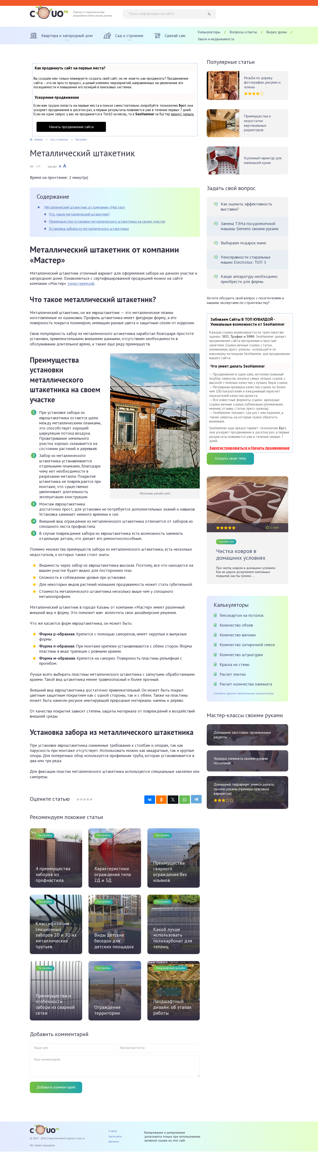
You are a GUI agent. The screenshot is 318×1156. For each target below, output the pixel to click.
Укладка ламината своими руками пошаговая (241, 760)
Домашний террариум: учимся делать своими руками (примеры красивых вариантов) (244, 789)
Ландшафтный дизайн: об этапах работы (172, 1007)
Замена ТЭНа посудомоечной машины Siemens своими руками (249, 226)
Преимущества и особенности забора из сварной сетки (55, 1004)
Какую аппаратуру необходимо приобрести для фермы (249, 279)
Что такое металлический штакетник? (79, 214)
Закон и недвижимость (216, 39)
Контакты (113, 1141)
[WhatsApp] (184, 799)
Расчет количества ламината (246, 684)
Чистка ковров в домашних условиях (240, 554)
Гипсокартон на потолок (242, 615)
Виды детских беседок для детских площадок (114, 940)
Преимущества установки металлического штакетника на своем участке (107, 221)
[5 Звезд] (90, 799)
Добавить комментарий (56, 1087)
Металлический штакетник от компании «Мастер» (84, 207)
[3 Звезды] (84, 799)
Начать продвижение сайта (71, 126)
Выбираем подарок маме (243, 243)
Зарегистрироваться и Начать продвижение (249, 447)
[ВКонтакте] (149, 799)
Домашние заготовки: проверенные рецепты (242, 734)
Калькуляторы (209, 32)
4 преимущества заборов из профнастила (53, 874)
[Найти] (211, 14)
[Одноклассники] (161, 799)
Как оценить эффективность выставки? (246, 206)
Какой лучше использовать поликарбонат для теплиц (172, 938)
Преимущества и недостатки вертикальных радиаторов (257, 123)
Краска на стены (234, 664)
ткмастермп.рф (80, 283)
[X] (173, 799)
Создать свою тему (230, 458)
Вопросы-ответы (243, 32)
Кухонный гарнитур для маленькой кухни (262, 160)
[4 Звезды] (87, 799)
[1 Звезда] (78, 799)
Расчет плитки (233, 674)
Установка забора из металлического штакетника (89, 228)
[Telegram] (196, 799)
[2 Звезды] (81, 799)
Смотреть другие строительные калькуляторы (244, 693)
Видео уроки (276, 32)
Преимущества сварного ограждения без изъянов (170, 871)
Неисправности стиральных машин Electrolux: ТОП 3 (246, 260)
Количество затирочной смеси (247, 644)
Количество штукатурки (241, 654)
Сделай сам (226, 541)
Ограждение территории (107, 1010)
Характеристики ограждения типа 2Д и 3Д (112, 874)
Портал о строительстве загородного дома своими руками (92, 13)
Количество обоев (236, 625)
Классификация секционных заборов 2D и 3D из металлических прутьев (56, 935)
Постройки (45, 835)
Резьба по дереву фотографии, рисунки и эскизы (262, 82)
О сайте (112, 1131)
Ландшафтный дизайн (170, 968)
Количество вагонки (238, 635)
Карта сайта (115, 1136)
